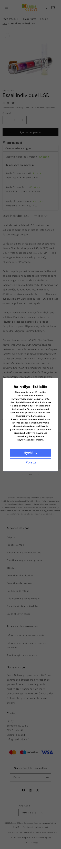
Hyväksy (30, 453)
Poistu (30, 462)
